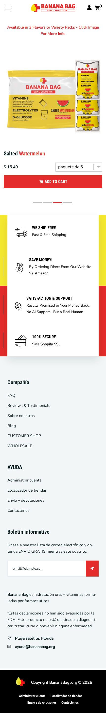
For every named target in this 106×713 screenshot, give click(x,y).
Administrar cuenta (24, 480)
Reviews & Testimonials (28, 405)
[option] (53, 123)
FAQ (11, 395)
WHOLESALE (19, 446)
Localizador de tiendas (27, 490)
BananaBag (59, 682)
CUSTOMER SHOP (24, 436)
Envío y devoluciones (25, 500)
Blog (11, 426)
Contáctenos (18, 510)
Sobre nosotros (21, 415)
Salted (24, 153)
